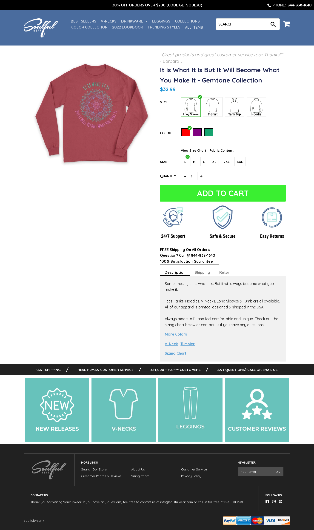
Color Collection (89, 27)
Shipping (202, 272)
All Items (194, 27)
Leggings (161, 21)
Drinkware (132, 21)
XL (214, 162)
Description (175, 272)
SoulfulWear (33, 520)
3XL (240, 162)
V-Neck (171, 344)
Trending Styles (164, 27)
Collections (187, 21)
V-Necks (109, 21)
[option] (157, 5)
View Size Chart (193, 150)
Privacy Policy (191, 476)
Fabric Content (221, 150)
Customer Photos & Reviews (101, 476)
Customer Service (194, 469)
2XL (227, 162)
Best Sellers (83, 21)
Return (225, 272)
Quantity (168, 176)
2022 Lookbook (127, 27)
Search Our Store (94, 469)
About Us (138, 469)
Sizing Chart (175, 353)
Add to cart (223, 193)
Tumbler (187, 344)
